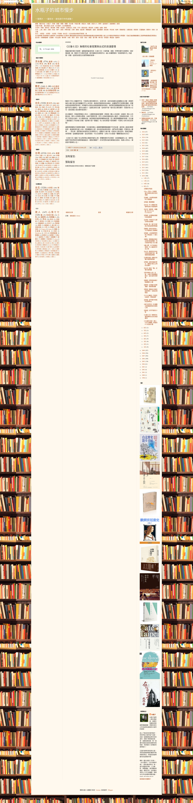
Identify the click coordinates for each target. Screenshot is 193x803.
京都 (49, 30)
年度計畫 (77, 24)
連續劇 (134, 35)
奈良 (53, 30)
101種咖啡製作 (55, 76)
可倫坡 (45, 142)
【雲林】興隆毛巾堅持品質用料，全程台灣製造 (150, 291)
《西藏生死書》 (148, 189)
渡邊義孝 (41, 223)
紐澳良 (45, 137)
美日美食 (46, 78)
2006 (143, 359)
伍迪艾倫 (129, 35)
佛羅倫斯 (88, 30)
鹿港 (52, 202)
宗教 (114, 35)
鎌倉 (51, 115)
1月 (145, 347)
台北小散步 (48, 94)
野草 (100, 24)
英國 (57, 155)
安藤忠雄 (38, 227)
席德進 (48, 257)
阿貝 (51, 219)
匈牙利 (37, 173)
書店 (93, 35)
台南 (73, 33)
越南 (36, 175)
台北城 (49, 192)
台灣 (71, 150)
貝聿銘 (39, 245)
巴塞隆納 (142, 30)
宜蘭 (36, 192)
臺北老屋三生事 (49, 26)
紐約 (153, 30)
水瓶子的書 (38, 26)
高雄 (51, 194)
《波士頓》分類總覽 (148, 56)
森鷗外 (37, 253)
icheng (56, 239)
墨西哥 (53, 175)
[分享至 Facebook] (100, 148)
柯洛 (43, 255)
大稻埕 (42, 33)
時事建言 (42, 88)
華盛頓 (47, 140)
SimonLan (38, 233)
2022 (143, 143)
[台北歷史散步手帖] (150, 461)
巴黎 (73, 30)
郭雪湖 (106, 37)
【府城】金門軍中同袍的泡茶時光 (150, 300)
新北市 (49, 103)
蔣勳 (53, 257)
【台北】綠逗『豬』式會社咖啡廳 (150, 269)
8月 (145, 328)
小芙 (45, 227)
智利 (105, 28)
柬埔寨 (43, 159)
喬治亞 (43, 173)
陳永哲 (144, 112)
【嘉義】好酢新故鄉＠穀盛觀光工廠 (150, 281)
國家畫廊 (100, 30)
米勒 (69, 37)
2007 (143, 356)
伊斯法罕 (57, 137)
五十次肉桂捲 (39, 70)
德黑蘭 (45, 127)
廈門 (53, 129)
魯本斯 (64, 37)
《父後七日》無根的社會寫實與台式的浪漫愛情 (150, 316)
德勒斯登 (122, 30)
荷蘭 (45, 171)
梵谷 (85, 37)
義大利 (49, 155)
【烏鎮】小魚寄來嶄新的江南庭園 (150, 198)
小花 (45, 233)
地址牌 (43, 68)
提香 (56, 241)
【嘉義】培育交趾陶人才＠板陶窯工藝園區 (150, 229)
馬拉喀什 (39, 142)
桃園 (45, 194)
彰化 (41, 202)
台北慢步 (58, 26)
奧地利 (40, 161)
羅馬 (77, 30)
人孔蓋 (46, 76)
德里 (54, 123)
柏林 (116, 30)
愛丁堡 (56, 142)
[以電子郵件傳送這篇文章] (94, 148)
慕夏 (90, 37)
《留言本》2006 (153, 71)
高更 (81, 37)
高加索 (63, 28)
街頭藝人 (101, 35)
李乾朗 (47, 251)
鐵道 (71, 35)
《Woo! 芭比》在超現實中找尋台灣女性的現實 (150, 193)
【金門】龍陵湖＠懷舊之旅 (153, 48)
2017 (143, 156)
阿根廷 (41, 177)
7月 (145, 330)
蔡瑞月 (52, 227)
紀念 (57, 64)
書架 (49, 64)
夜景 (47, 72)
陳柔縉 (57, 253)
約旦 (47, 125)
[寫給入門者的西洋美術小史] (150, 679)
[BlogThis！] (96, 148)
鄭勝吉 (37, 235)
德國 (53, 157)
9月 (145, 186)
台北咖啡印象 (39, 93)
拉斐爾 (51, 37)
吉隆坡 (49, 139)
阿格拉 (41, 125)
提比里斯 (47, 135)
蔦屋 (55, 74)
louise (50, 229)
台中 (49, 107)
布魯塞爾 (47, 133)
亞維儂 (41, 133)
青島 (58, 140)
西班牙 (57, 159)
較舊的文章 (129, 212)
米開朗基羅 (44, 37)
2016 (143, 159)
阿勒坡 (50, 131)
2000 (143, 375)
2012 (143, 170)
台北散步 (66, 35)
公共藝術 (110, 35)
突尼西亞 (53, 177)
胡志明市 (43, 144)
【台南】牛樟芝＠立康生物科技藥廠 (150, 220)
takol (50, 245)
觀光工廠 (140, 35)
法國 (41, 155)
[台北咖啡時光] (150, 600)
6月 (145, 333)
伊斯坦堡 (67, 30)
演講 (57, 24)
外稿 (53, 24)
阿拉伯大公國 (53, 171)
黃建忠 (44, 235)
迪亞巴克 (51, 127)
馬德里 (136, 30)
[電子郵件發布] (90, 147)
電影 (123, 35)
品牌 (96, 35)
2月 (145, 344)
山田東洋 (56, 247)
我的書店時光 (39, 94)
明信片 (118, 35)
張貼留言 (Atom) (75, 216)
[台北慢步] (150, 433)
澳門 (40, 123)
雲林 (51, 121)
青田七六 (94, 24)
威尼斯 (82, 30)
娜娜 (55, 229)
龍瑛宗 (117, 37)
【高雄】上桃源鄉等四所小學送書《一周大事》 (150, 234)
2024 (143, 137)
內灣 (47, 204)
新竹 (42, 192)
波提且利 (44, 253)
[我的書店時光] (150, 572)
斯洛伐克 (84, 28)
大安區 (54, 33)
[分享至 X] (98, 148)
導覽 (62, 24)
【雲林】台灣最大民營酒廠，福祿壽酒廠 (150, 285)
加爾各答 (39, 139)
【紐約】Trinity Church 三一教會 (153, 62)
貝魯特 (43, 131)
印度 (74, 28)
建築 (51, 61)
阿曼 (42, 28)
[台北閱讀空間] (150, 488)
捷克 (47, 157)
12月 (145, 178)
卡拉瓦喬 (58, 37)
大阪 (39, 117)
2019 (143, 151)
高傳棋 (43, 239)
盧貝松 (41, 237)
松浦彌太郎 (54, 251)
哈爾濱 (50, 142)
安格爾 (41, 251)
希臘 (42, 163)
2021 (143, 145)
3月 (145, 341)
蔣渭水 (42, 221)
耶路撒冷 (53, 125)
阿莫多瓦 (46, 231)
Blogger (110, 790)
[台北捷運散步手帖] (150, 516)
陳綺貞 (45, 245)
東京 (45, 30)
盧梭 (53, 255)
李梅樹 (56, 245)
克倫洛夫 (39, 129)
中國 (40, 157)
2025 (143, 134)
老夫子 (49, 223)
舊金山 (51, 137)
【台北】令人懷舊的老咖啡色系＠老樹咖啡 (150, 205)
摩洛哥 (91, 28)
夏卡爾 (95, 37)
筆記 (50, 68)
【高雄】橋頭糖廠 (149, 202)
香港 (55, 117)
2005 (143, 361)
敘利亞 (47, 28)
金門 (79, 33)
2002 (143, 370)
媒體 (66, 24)
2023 (143, 140)
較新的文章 (69, 212)
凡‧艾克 (52, 249)
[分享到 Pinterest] (102, 148)
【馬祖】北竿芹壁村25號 (150, 311)
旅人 (105, 35)
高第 (55, 231)
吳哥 (62, 30)
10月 (145, 184)
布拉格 (112, 30)
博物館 (145, 35)
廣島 (39, 113)
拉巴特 (36, 144)
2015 (143, 162)
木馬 (37, 219)
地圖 (88, 24)
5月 (145, 336)
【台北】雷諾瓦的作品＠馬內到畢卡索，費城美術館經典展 (150, 253)
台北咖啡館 (38, 35)
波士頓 (37, 115)
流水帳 (71, 24)
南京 (44, 139)
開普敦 (53, 140)
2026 (143, 132)
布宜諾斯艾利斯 (39, 140)
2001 (143, 372)
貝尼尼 (37, 247)
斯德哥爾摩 (56, 135)
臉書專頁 (112, 24)
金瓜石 (65, 33)
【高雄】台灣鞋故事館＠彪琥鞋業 (150, 216)
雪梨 (48, 144)
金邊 (58, 127)
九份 (70, 33)
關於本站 (42, 24)
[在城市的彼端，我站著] (150, 706)
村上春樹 (38, 243)
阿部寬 (57, 223)
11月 (145, 181)
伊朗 (57, 28)
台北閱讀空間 (66, 26)
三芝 (43, 204)
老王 (53, 243)
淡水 (39, 196)
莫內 (77, 37)
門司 (36, 119)
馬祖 (82, 33)
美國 (57, 153)
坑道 (77, 35)
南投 (40, 200)
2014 (143, 165)
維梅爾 (53, 237)
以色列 (37, 28)
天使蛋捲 (56, 221)
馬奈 (73, 37)
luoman (98, 790)
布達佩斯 (47, 129)
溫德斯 (51, 235)
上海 (40, 30)
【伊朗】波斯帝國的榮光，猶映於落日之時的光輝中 (150, 263)
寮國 (36, 169)
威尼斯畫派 (152, 35)
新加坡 (54, 133)
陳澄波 (112, 37)
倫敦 (94, 30)
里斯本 (148, 30)
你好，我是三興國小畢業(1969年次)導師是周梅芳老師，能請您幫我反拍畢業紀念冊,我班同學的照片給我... (149, 103)
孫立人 (51, 241)
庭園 (74, 35)
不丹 (78, 28)
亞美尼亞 (69, 28)
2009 (143, 350)
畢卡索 (101, 37)
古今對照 (49, 74)
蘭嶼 (51, 204)
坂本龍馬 (42, 257)
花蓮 (51, 196)
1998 (143, 378)
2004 (143, 364)
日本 (49, 153)
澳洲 (56, 173)
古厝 (83, 35)
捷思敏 (46, 225)
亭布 (41, 135)
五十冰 (54, 72)
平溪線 (59, 33)
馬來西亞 (50, 173)
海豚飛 (43, 217)
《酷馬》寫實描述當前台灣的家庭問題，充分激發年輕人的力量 (150, 241)
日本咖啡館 (59, 35)
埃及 (47, 175)
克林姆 (37, 241)
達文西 (37, 37)
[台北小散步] (150, 623)
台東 (76, 33)
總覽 (36, 24)
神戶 (57, 30)
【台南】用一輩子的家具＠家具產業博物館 (150, 225)
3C (55, 68)
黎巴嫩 (53, 28)
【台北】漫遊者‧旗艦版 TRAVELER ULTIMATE (150, 211)
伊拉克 (42, 179)
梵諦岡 (49, 167)
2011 (143, 173)
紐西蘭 (47, 179)
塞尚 (38, 255)
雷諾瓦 (45, 249)
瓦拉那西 (47, 123)
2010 (143, 176)
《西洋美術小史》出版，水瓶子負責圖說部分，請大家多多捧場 (150, 275)
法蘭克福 (129, 30)
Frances (43, 229)
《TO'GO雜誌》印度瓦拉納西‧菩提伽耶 (150, 296)
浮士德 (48, 255)
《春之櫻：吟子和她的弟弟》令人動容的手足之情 (150, 247)
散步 (37, 86)
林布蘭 (39, 249)
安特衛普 (55, 139)
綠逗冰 (84, 24)
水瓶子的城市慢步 (54, 10)
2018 (143, 154)
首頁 (118, 24)
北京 (36, 30)
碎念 (41, 64)
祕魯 (101, 28)
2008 (143, 353)
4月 (145, 339)
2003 (143, 367)
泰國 (47, 169)
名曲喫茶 (52, 35)
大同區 (48, 33)
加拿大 (42, 175)
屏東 (41, 198)
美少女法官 (46, 243)
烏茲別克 (47, 177)
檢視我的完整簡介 (145, 779)
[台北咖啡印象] (150, 650)
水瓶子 (48, 24)
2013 (143, 167)
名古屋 (37, 121)
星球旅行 (105, 24)
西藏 (52, 169)
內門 (38, 204)
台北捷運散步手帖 (52, 93)
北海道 (96, 28)
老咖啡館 (46, 35)
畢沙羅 (51, 253)
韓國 (55, 167)
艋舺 (54, 198)
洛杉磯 (39, 137)
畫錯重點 (39, 78)
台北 (36, 33)
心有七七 (53, 211)
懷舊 (86, 35)
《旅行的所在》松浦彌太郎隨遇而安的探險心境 (150, 306)
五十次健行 (51, 70)
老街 (80, 35)
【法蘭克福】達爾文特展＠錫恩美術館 (150, 258)
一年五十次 (38, 76)
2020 (143, 148)
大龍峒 (47, 200)
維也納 (106, 30)
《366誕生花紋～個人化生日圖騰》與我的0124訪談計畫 (150, 322)
